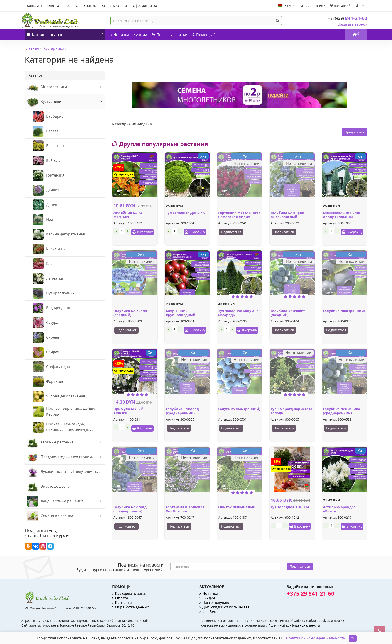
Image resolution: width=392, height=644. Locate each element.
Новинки (121, 34)
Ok (352, 638)
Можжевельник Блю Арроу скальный (341, 214)
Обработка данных (132, 607)
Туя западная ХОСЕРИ (290, 507)
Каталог (47, 34)
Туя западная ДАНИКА (185, 212)
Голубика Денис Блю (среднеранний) (341, 411)
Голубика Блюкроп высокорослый (287, 214)
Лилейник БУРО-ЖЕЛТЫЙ (128, 214)
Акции (141, 34)
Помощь (204, 34)
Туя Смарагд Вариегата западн (291, 411)
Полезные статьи (172, 34)
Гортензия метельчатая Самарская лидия (239, 214)
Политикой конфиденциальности (294, 625)
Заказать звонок (352, 24)
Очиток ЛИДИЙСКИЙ (237, 507)
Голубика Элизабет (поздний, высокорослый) (288, 314)
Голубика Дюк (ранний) (344, 310)
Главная (32, 48)
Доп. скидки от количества (226, 607)
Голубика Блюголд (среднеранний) (182, 411)
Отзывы (90, 5)
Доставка (71, 5)
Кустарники (53, 48)
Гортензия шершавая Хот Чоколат (185, 509)
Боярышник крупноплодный (180, 312)
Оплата (53, 5)
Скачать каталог (114, 5)
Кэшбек (209, 611)
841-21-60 (347, 18)
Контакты (34, 5)
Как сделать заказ (131, 593)
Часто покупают (216, 602)
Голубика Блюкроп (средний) (130, 312)
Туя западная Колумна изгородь (238, 312)
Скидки (208, 598)
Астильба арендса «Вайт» (339, 509)
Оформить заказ (146, 5)
